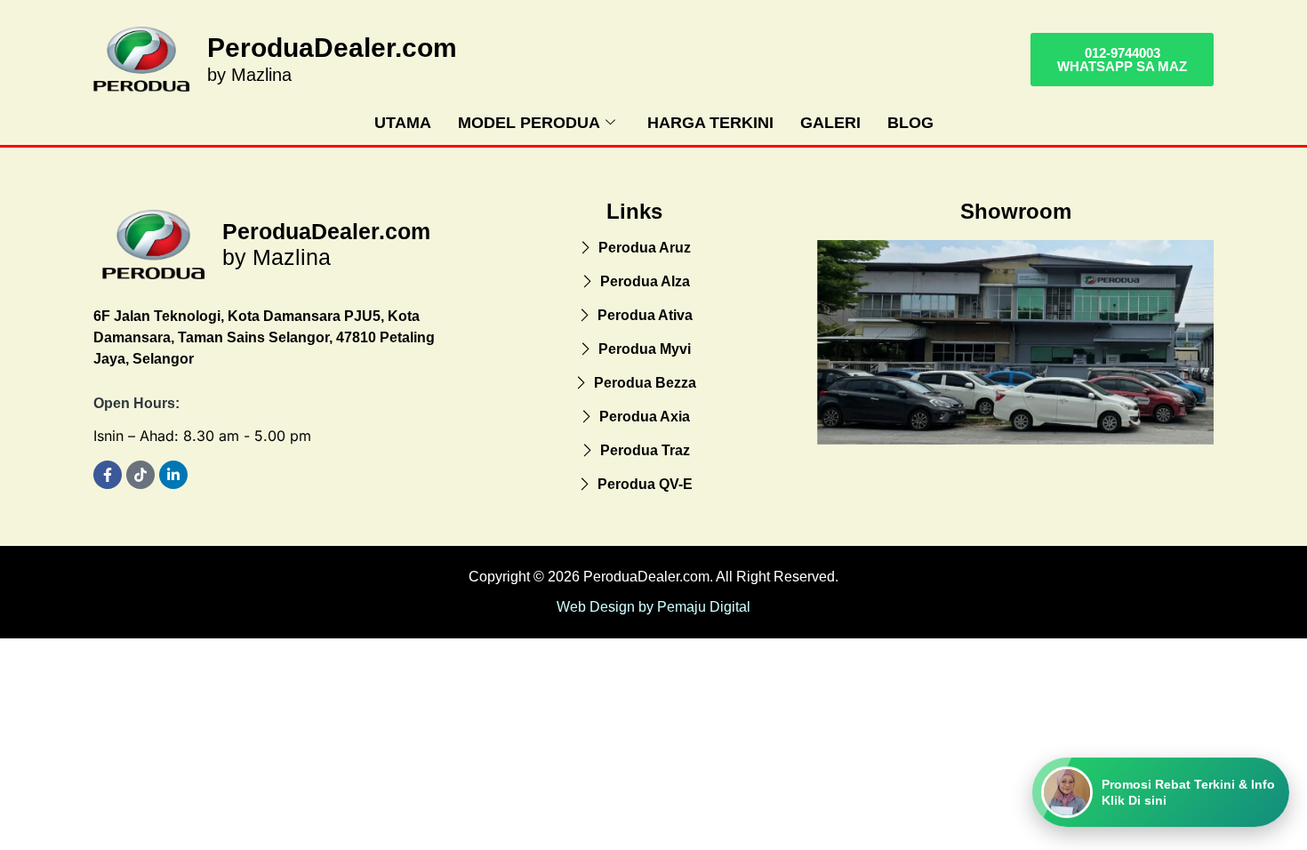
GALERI (830, 123)
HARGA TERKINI (710, 123)
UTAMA (402, 123)
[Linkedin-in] (173, 475)
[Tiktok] (140, 475)
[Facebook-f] (107, 475)
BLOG (910, 123)
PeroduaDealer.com (332, 47)
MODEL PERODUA (529, 123)
